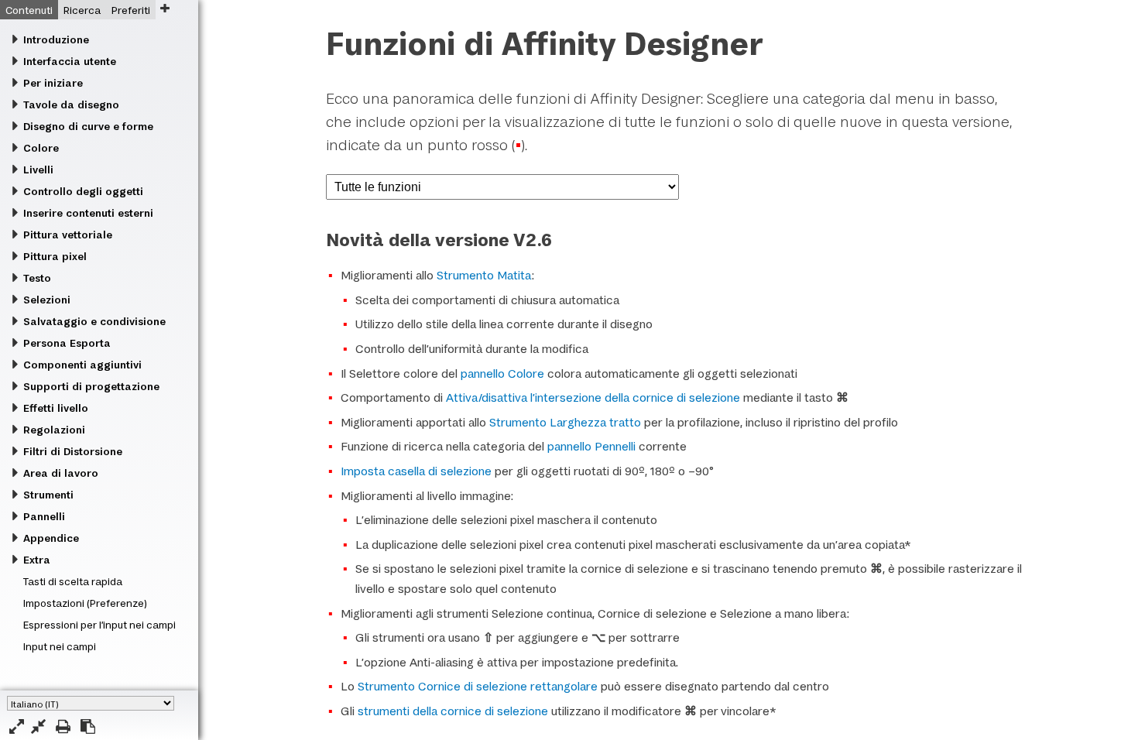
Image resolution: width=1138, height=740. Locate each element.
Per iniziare (53, 83)
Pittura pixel (55, 256)
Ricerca (82, 10)
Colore (41, 148)
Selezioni (46, 300)
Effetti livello (55, 408)
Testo (37, 278)
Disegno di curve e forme (88, 126)
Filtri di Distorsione (72, 451)
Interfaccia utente (69, 61)
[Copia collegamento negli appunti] (88, 726)
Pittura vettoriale (67, 235)
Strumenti (48, 495)
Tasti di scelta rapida (72, 581)
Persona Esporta (67, 343)
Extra (36, 560)
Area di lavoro (60, 473)
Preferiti (130, 10)
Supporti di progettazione (91, 386)
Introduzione (56, 39)
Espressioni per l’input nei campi (99, 625)
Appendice (51, 538)
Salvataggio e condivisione (94, 321)
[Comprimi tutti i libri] (38, 726)
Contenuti (29, 10)
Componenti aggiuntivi (82, 365)
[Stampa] (63, 726)
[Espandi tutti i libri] (16, 726)
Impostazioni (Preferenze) (85, 603)
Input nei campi (59, 646)
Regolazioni (54, 430)
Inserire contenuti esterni (88, 213)
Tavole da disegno (71, 104)
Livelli (38, 169)
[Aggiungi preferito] (164, 8)
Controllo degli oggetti (83, 191)
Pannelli (44, 516)
